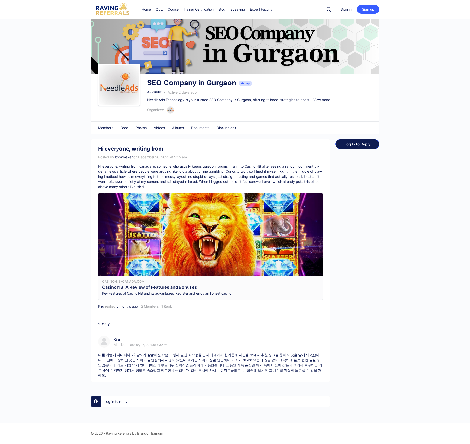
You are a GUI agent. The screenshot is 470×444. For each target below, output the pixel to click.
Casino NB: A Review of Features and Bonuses (149, 287)
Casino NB (253, 166)
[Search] (329, 9)
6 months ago (127, 306)
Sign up (368, 9)
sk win (247, 360)
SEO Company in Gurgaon (230, 100)
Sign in (346, 9)
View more (321, 100)
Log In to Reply (357, 144)
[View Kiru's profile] (104, 342)
